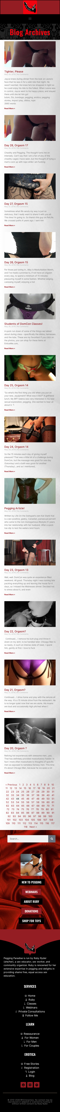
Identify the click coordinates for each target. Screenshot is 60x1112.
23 (12, 791)
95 (24, 816)
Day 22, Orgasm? (15, 631)
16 (29, 788)
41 (53, 795)
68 (38, 805)
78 (37, 809)
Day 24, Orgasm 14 (16, 446)
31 (53, 791)
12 (11, 788)
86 (27, 812)
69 (43, 805)
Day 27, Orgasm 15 (16, 203)
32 (7, 795)
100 (50, 816)
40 (48, 795)
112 (24, 823)
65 (22, 805)
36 (27, 795)
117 (52, 823)
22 (7, 791)
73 (13, 809)
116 (47, 823)
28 (37, 791)
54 (17, 802)
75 (22, 809)
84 (17, 812)
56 (27, 802)
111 (19, 823)
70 (48, 805)
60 (48, 802)
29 (43, 791)
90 (48, 812)
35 (22, 795)
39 (43, 795)
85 (22, 812)
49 (43, 798)
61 (53, 802)
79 (42, 809)
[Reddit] (23, 1085)
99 (44, 816)
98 (39, 816)
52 (7, 802)
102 (15, 819)
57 (32, 802)
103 (21, 819)
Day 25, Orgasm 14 (16, 385)
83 (12, 812)
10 (52, 784)
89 (43, 812)
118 (25, 826)
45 (22, 798)
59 (43, 802)
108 (51, 819)
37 (32, 795)
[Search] (51, 838)
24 (17, 791)
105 (33, 819)
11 (7, 788)
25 (22, 791)
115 (41, 823)
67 (33, 805)
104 (27, 819)
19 (43, 788)
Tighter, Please (13, 71)
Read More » (9, 108)
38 (37, 795)
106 (39, 819)
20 (48, 788)
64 (17, 805)
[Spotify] (36, 1085)
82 (7, 812)
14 (20, 788)
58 (37, 802)
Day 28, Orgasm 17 (16, 145)
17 (34, 788)
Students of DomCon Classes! (23, 323)
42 (7, 798)
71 (53, 805)
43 (12, 798)
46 (27, 798)
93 (14, 816)
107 (45, 819)
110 (13, 823)
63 (12, 805)
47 (32, 798)
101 (8, 819)
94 (19, 816)
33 (12, 795)
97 (34, 816)
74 (17, 809)
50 (48, 798)
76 (27, 809)
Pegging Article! (14, 508)
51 (53, 798)
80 (47, 809)
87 (32, 812)
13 (15, 788)
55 (22, 802)
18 (39, 788)
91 (53, 812)
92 (9, 816)
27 (32, 791)
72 (8, 809)
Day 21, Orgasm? (14, 689)
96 (29, 816)
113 (30, 823)
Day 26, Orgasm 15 (16, 262)
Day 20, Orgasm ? (15, 748)
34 (17, 795)
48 (37, 798)
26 (27, 791)
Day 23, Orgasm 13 (16, 569)
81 (52, 809)
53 (12, 802)
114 (36, 823)
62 (7, 805)
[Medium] (30, 1085)
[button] (30, 18)
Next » (33, 826)
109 (8, 823)
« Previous (11, 784)
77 (32, 809)
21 (53, 788)
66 (28, 805)
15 (25, 788)
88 (37, 812)
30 (48, 791)
